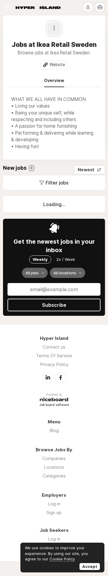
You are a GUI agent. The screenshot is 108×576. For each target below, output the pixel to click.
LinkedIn (48, 378)
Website (57, 64)
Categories (54, 476)
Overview (54, 80)
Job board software (54, 405)
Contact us (54, 347)
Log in (54, 504)
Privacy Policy (54, 364)
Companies (54, 458)
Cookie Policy (62, 558)
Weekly (40, 259)
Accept (89, 566)
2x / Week (65, 259)
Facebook (61, 378)
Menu (8, 7)
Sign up (54, 512)
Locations (54, 467)
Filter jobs (57, 183)
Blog (54, 430)
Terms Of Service (54, 355)
